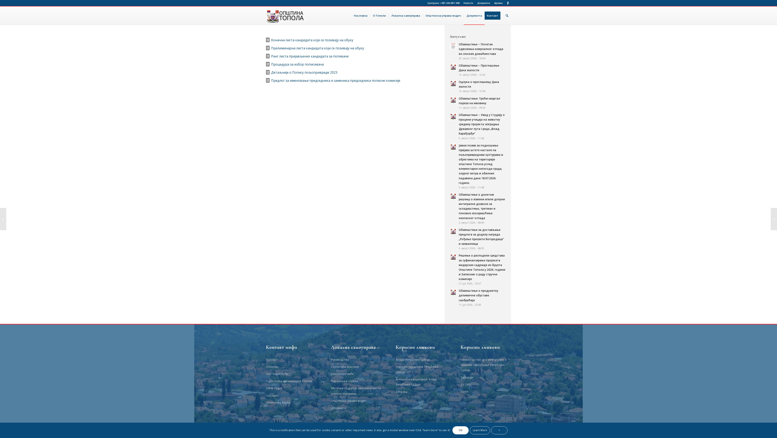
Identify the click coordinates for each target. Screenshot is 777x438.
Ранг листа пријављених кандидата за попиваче (310, 56)
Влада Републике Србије (413, 360)
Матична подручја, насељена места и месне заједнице (356, 390)
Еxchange (467, 377)
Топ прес (272, 395)
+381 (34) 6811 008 (450, 2)
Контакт (272, 360)
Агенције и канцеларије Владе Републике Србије (416, 381)
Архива (498, 2)
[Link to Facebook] (508, 3)
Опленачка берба (278, 402)
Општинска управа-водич (348, 401)
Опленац (272, 367)
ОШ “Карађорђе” (277, 374)
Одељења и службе (344, 381)
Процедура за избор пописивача (297, 64)
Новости (468, 2)
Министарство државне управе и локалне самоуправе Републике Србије (483, 365)
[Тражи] (507, 15)
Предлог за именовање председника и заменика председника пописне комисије (335, 80)
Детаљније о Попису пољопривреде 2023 (304, 72)
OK (460, 430)
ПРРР (464, 392)
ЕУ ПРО (466, 384)
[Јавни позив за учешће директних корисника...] (3, 219)
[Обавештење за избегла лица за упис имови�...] (774, 219)
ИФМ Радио (274, 388)
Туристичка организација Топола (289, 381)
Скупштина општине (345, 367)
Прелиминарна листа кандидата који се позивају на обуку (317, 48)
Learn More (480, 430)
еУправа (401, 392)
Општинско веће (342, 374)
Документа (483, 2)
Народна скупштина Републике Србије (417, 369)
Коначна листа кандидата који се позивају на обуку (312, 40)
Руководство (340, 360)
